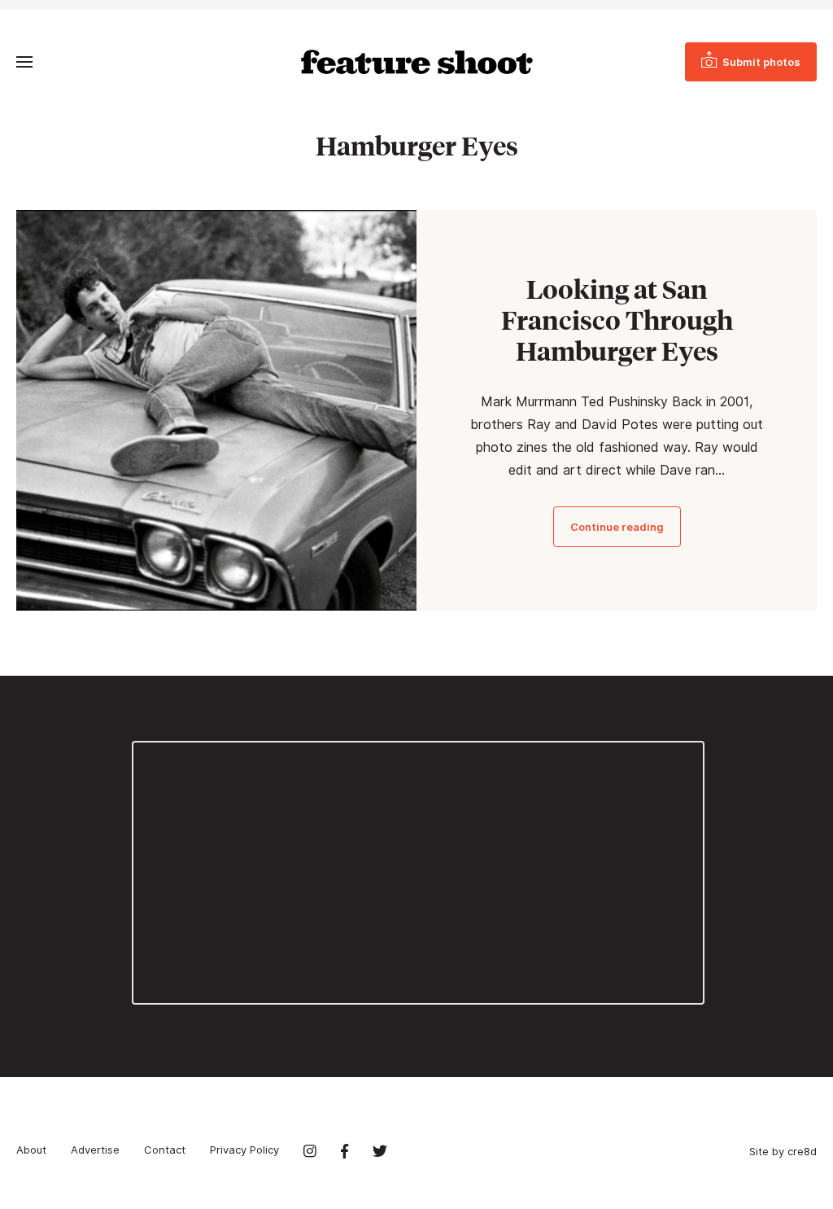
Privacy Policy (244, 1149)
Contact (164, 1149)
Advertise (95, 1149)
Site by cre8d (783, 1151)
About (31, 1149)
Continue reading (617, 526)
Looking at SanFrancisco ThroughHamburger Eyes (617, 320)
